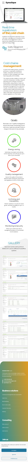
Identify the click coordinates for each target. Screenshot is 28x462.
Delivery (4, 411)
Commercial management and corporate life (12, 394)
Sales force (4, 398)
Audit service (5, 431)
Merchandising (5, 401)
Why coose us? (5, 424)
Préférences (14, 458)
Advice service (5, 427)
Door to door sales (6, 404)
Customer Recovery (6, 408)
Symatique (11, 2)
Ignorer (14, 454)
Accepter (14, 450)
